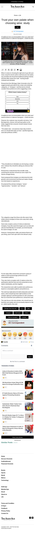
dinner (26, 312)
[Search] (33, 7)
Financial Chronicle (7, 464)
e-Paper (13, 1)
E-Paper (3, 506)
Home (3, 456)
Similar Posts (7, 442)
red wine (24, 317)
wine (29, 308)
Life (17, 27)
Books (3, 470)
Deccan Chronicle (6, 459)
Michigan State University (11, 308)
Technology (5, 480)
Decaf (3, 492)
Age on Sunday (19, 1)
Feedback (4, 508)
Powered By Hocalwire (6, 528)
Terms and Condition (7, 503)
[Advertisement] (17, 148)
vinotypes (8, 312)
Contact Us (4, 513)
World (3, 475)
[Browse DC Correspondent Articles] (4, 322)
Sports (3, 472)
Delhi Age (4, 486)
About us (4, 494)
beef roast (18, 312)
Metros (3, 478)
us (22, 308)
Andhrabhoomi (6, 461)
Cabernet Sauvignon (13, 317)
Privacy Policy (5, 511)
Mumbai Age (5, 489)
